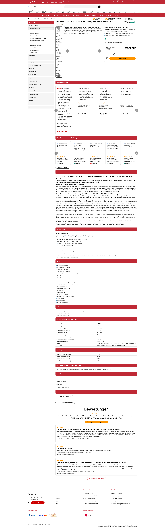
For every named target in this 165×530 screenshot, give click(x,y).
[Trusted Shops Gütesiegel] (124, 7)
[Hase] (79, 11)
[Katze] (74, 11)
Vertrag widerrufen (37, 502)
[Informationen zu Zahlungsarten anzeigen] (43, 515)
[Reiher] (115, 11)
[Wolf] (91, 11)
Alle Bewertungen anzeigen (97, 478)
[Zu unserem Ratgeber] (134, 7)
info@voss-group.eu (62, 387)
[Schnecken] (130, 11)
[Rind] (44, 11)
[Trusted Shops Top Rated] (120, 7)
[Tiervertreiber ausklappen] (83, 15)
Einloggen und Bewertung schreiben (97, 422)
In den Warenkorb (123, 58)
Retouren (58, 501)
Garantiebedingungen (116, 498)
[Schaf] (51, 11)
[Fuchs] (97, 11)
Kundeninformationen (116, 493)
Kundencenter (34, 499)
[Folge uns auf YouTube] (28, 503)
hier (110, 369)
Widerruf (41, 524)
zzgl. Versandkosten (110, 48)
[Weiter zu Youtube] (129, 7)
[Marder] (109, 11)
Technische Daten (62, 167)
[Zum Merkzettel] (107, 58)
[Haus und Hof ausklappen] (71, 15)
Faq (56, 496)
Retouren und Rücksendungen (132, 526)
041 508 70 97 (35, 495)
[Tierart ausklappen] (97, 15)
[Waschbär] (103, 11)
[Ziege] (57, 11)
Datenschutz (48, 524)
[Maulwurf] (120, 11)
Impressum (34, 524)
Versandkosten (134, 524)
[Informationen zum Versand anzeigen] (88, 515)
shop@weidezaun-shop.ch (56, 2)
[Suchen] (99, 6)
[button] (83, 30)
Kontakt (57, 493)
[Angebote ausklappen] (122, 15)
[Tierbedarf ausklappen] (60, 15)
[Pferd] (31, 11)
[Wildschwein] (85, 11)
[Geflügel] (63, 11)
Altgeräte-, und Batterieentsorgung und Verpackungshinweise (121, 504)
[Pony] (37, 11)
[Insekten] (135, 11)
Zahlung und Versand (116, 496)
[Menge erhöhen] (113, 54)
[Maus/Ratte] (125, 11)
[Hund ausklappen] (90, 15)
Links (57, 503)
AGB (29, 524)
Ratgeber (58, 498)
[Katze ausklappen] (104, 15)
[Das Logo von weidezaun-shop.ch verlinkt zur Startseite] (46, 7)
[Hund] (68, 11)
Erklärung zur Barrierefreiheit (118, 501)
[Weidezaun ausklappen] (50, 15)
